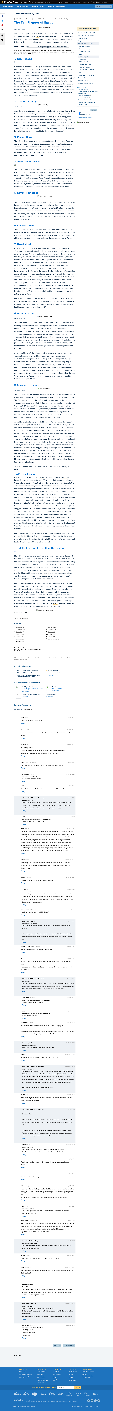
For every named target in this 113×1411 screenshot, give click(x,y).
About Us (79, 1406)
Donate (99, 2)
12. (47, 636)
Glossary (55, 1379)
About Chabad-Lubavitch (88, 1371)
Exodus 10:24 (51, 632)
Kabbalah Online (41, 1379)
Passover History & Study (51, 19)
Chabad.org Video (41, 1371)
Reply (23, 723)
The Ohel (84, 1374)
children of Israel (61, 33)
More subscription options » (85, 117)
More (80, 72)
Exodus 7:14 (19, 627)
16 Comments (25, 691)
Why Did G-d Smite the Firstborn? (27, 670)
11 (41, 485)
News (61, 1394)
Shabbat (71, 1374)
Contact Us (96, 1406)
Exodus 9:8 (19, 639)
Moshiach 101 (40, 1376)
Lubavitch (44, 1400)
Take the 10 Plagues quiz (24, 673)
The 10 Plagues (65, 19)
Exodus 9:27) (38, 285)
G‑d (21, 39)
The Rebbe (85, 1373)
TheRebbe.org (40, 1382)
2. (14, 629)
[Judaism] (9, 2)
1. (14, 627)
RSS (54, 1380)
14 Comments (50, 696)
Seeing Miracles (51, 694)
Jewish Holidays (19, 19)
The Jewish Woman (41, 1373)
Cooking (69, 1394)
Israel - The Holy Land (42, 1380)
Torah (56, 1401)
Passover (29, 523)
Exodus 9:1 (19, 636)
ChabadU (43, 1394)
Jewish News (40, 1374)
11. (47, 634)
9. (46, 629)
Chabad (39, 1400)
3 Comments (25, 696)
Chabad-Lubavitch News (88, 1376)
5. (14, 636)
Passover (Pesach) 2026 (27, 13)
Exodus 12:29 (51, 639)
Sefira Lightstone (21, 29)
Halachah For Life (85, 114)
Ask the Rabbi (77, 2)
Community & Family (37, 7)
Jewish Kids (95, 1394)
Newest (26, 709)
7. (14, 641)
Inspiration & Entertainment (56, 7)
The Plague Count (27, 687)
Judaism (60, 1401)
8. (46, 627)
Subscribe (55, 1376)
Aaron (20, 36)
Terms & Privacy (88, 1406)
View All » (51, 675)
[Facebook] (88, 1400)
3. (14, 631)
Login (61, 2)
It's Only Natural (53, 670)
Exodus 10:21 (51, 629)
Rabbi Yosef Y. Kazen (45, 1401)
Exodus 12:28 (51, 636)
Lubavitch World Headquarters (70, 1400)
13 (61, 605)
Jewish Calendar (57, 1373)
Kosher (71, 1376)
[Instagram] (98, 1400)
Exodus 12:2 (51, 634)
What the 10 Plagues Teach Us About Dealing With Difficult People (28, 675)
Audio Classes (52, 1394)
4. (14, 634)
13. (47, 639)
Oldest (30, 709)
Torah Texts (78, 1394)
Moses (71, 33)
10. (47, 631)
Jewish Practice (8, 7)
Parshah (71, 1377)
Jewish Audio (72, 1380)
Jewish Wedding (73, 1373)
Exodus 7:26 (19, 629)
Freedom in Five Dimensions (30, 694)
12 (50, 541)
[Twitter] (92, 1400)
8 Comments (55, 690)
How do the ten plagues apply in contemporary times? (48, 47)
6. (14, 639)
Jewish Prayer (72, 1379)
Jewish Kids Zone (41, 1377)
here (60, 808)
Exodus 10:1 (51, 627)
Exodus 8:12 (19, 632)
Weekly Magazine (23, 1377)
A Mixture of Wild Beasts (55, 673)
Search (54, 1377)
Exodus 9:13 (19, 641)
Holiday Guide (84, 113)
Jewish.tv (35, 1394)
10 (18, 469)
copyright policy (23, 659)
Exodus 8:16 (19, 634)
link (34, 1047)
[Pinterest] (95, 1400)
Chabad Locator (86, 1377)
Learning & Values (22, 7)
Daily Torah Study (57, 1374)
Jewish (65, 1401)
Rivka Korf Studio (21, 198)
